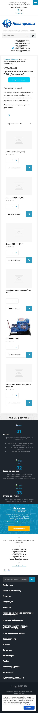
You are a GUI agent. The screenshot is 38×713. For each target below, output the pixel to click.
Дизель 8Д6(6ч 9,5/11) (14, 244)
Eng (17, 13)
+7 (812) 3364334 (22, 41)
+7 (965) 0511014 (22, 46)
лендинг (28, 691)
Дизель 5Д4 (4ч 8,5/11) (14, 198)
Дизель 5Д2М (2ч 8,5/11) (15, 152)
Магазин (14, 59)
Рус (20, 13)
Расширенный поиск (33, 35)
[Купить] (29, 168)
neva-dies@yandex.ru (19, 7)
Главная (7, 59)
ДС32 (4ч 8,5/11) (12, 338)
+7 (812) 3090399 (22, 43)
